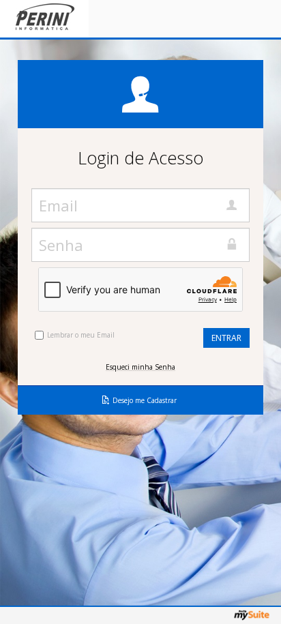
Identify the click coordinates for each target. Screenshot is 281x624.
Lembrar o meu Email (81, 335)
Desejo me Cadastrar (145, 400)
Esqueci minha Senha (140, 367)
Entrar (226, 338)
